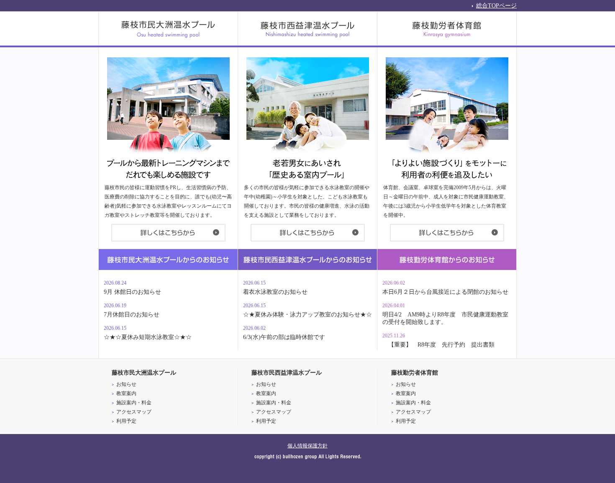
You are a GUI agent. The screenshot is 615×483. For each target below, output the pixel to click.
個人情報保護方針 (307, 446)
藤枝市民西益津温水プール (307, 28)
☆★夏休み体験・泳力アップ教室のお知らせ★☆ (307, 314)
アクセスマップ (133, 412)
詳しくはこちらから (168, 233)
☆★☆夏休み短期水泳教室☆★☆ (148, 337)
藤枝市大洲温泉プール (168, 28)
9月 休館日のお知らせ (132, 292)
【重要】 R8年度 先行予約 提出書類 (438, 345)
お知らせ (126, 384)
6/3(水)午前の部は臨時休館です (284, 337)
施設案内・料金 (133, 403)
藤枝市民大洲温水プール (144, 373)
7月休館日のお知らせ (131, 314)
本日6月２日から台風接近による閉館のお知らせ (445, 292)
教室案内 (126, 393)
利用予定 (126, 421)
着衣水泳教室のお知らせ (275, 292)
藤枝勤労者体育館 (447, 28)
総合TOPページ (496, 5)
